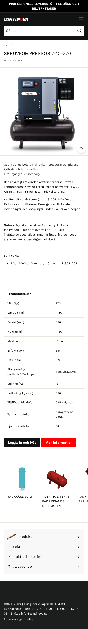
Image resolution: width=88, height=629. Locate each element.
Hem (6, 45)
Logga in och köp (22, 443)
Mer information (58, 443)
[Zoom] (81, 149)
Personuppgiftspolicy (19, 619)
